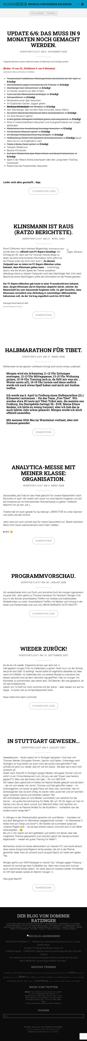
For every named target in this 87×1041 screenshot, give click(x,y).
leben (22, 976)
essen (63, 973)
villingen (77, 981)
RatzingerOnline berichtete (49, 78)
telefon (14, 981)
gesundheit (6, 977)
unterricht (51, 981)
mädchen (7, 973)
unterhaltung (41, 980)
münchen (14, 973)
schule (9, 981)
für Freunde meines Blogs (42, 254)
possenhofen (65, 977)
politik (59, 977)
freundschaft (79, 973)
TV (33, 981)
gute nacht (15, 977)
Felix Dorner (52, 1032)
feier (67, 973)
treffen (26, 981)
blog (46, 973)
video (73, 981)
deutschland (57, 973)
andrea (29, 973)
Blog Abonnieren (47, 936)
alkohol (24, 973)
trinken (30, 981)
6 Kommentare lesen (43, 706)
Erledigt (11, 81)
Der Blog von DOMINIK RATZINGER (50, 4)
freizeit (72, 972)
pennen (55, 977)
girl (11, 977)
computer (51, 973)
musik (38, 977)
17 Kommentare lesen (43, 191)
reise (71, 977)
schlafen (81, 977)
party (50, 977)
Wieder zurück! (43, 648)
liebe (28, 977)
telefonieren (20, 981)
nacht (42, 977)
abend (19, 973)
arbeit (34, 973)
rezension (75, 977)
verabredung (68, 981)
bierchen (41, 973)
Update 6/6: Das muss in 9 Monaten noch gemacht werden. (43, 39)
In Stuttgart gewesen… (43, 740)
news (46, 977)
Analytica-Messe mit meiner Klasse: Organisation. (43, 473)
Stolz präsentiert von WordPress (43, 1029)
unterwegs (57, 981)
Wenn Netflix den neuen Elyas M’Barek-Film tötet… (43, 961)
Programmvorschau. (43, 575)
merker (33, 977)
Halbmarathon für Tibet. (43, 350)
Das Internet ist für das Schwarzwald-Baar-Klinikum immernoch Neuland (43, 957)
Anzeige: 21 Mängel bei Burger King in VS (43, 948)
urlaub (62, 981)
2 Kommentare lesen (43, 613)
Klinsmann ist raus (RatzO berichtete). (43, 229)
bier (37, 973)
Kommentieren (43, 315)
